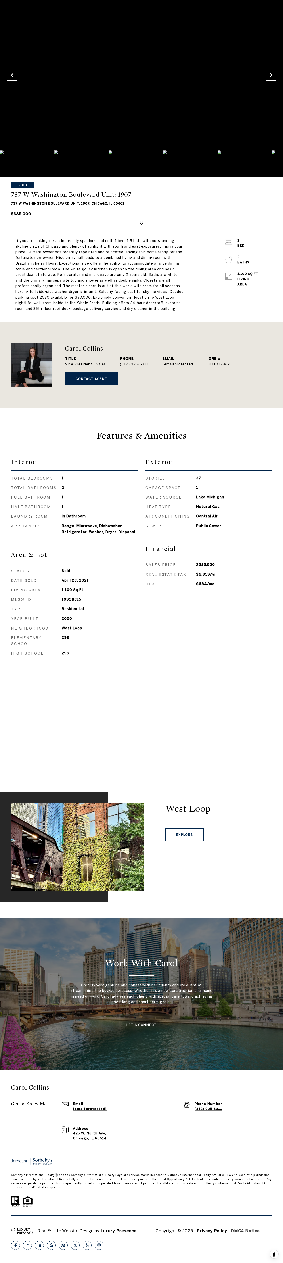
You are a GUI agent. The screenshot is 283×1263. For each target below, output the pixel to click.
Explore (184, 835)
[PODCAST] (99, 1245)
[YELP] (87, 1245)
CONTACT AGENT (91, 379)
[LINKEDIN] (39, 1245)
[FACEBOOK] (15, 1245)
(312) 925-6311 (134, 364)
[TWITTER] (75, 1245)
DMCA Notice (245, 1230)
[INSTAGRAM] (27, 1245)
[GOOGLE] (51, 1245)
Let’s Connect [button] (141, 1025)
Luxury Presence (119, 1230)
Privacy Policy (212, 1230)
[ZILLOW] (63, 1245)
